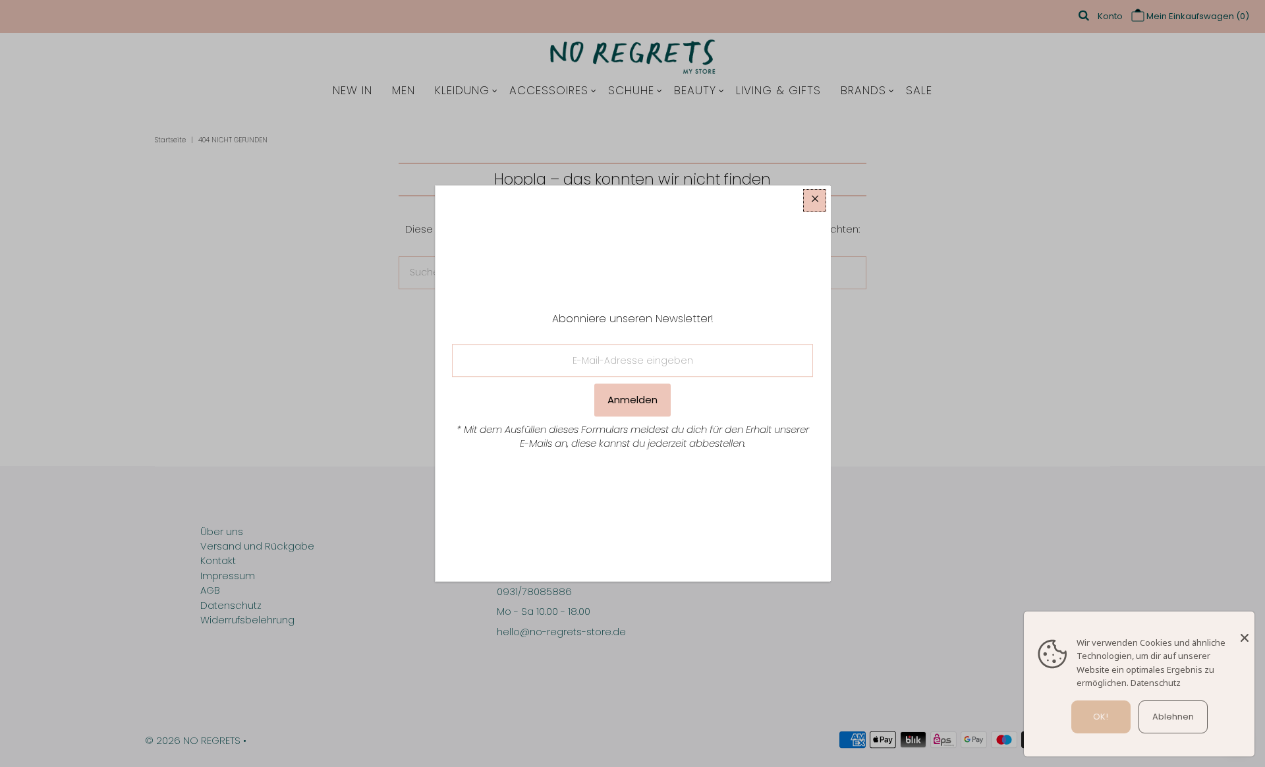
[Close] (1244, 631)
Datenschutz (1156, 683)
